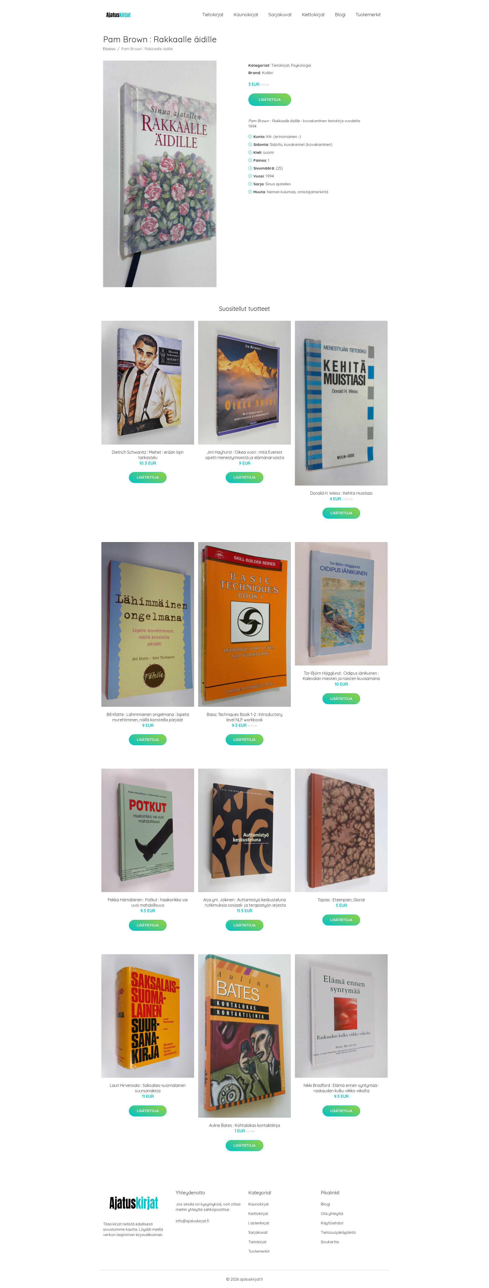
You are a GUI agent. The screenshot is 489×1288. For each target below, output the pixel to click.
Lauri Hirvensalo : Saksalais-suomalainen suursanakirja (148, 1088)
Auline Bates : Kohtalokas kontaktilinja (244, 1125)
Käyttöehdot (332, 1223)
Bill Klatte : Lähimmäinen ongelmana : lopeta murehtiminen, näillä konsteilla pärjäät (148, 717)
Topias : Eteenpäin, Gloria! (341, 899)
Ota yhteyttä (332, 1213)
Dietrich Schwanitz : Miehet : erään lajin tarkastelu (148, 455)
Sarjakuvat (280, 15)
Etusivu (109, 48)
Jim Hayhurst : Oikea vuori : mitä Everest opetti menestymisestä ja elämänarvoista (244, 455)
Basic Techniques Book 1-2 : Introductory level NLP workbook (244, 717)
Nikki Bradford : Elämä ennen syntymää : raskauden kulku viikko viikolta (341, 1088)
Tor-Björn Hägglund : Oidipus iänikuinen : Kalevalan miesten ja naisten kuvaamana (341, 676)
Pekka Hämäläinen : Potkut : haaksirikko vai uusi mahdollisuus (148, 902)
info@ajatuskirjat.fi (192, 1220)
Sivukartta (330, 1241)
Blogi (340, 15)
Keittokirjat (313, 15)
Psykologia (301, 65)
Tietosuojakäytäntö (338, 1232)
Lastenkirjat (258, 1223)
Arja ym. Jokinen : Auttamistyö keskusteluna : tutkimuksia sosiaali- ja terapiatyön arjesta (244, 902)
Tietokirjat (212, 15)
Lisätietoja (270, 99)
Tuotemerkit (368, 15)
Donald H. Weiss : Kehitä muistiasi (341, 493)
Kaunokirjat (246, 15)
